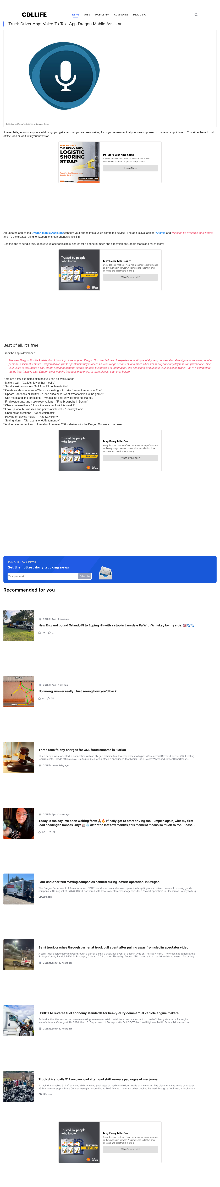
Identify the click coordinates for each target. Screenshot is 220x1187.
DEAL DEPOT (140, 14)
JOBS (87, 14)
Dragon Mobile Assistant (48, 232)
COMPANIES (121, 14)
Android (161, 232)
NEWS (75, 14)
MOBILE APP (102, 14)
